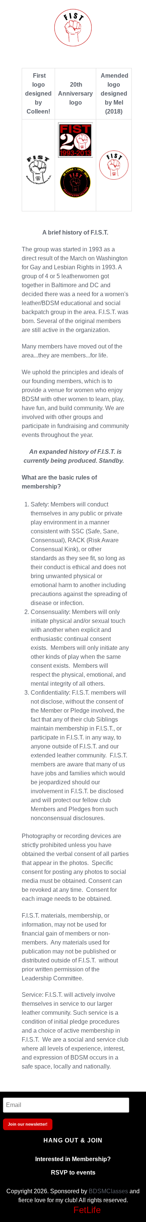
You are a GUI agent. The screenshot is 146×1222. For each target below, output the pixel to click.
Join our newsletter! (28, 1124)
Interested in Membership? (73, 1159)
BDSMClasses (108, 1191)
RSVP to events (73, 1172)
